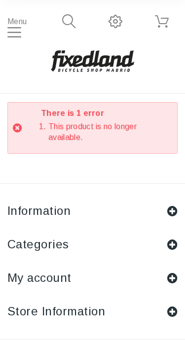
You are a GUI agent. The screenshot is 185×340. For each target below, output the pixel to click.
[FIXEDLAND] (92, 60)
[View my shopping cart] (162, 22)
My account (39, 277)
